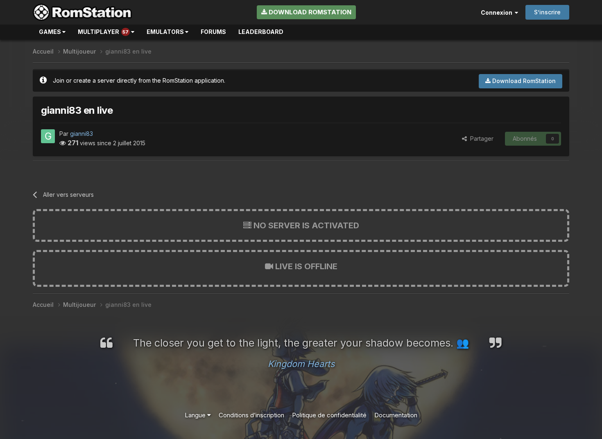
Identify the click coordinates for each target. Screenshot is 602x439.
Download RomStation (309, 12)
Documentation (395, 415)
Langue (196, 415)
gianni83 (81, 133)
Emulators (166, 31)
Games (50, 31)
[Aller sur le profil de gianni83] (48, 136)
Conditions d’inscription (251, 415)
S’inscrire (547, 12)
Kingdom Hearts (301, 363)
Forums (213, 31)
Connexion (498, 12)
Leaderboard (260, 31)
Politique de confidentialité (329, 415)
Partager (480, 138)
